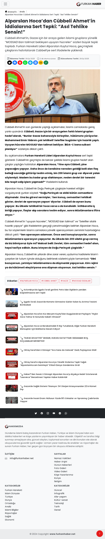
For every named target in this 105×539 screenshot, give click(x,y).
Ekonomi (9, 519)
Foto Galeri (60, 468)
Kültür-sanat (61, 500)
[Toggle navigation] (5, 4)
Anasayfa (12, 12)
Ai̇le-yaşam (60, 496)
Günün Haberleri (63, 464)
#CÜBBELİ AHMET (49, 280)
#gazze (64, 280)
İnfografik (59, 493)
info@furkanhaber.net (22, 458)
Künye (57, 478)
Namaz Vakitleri (62, 458)
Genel (57, 509)
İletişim (58, 481)
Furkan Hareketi (13, 490)
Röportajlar (11, 513)
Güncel (58, 490)
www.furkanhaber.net (62, 534)
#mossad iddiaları (81, 280)
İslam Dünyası (12, 493)
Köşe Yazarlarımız (63, 474)
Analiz (22, 11)
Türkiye (9, 496)
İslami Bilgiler (12, 509)
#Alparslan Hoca (29, 280)
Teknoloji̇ (59, 503)
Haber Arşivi (60, 461)
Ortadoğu (10, 503)
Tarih (57, 506)
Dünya (8, 500)
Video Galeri (60, 471)
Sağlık (8, 516)
